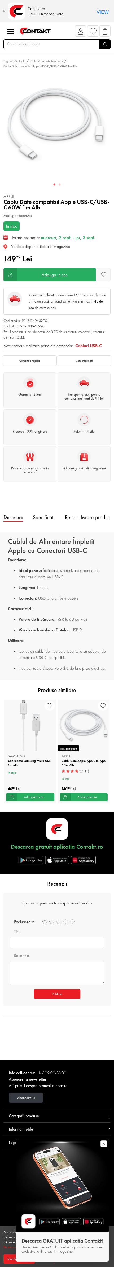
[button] (80, 32)
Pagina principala (14, 61)
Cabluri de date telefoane (46, 61)
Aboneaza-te (26, 1098)
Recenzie (21, 955)
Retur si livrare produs (87, 517)
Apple (8, 196)
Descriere (13, 517)
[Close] (4, 11)
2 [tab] (59, 184)
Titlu (17, 931)
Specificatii (44, 517)
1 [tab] (54, 184)
